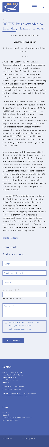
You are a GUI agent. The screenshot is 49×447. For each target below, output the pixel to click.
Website (7, 282)
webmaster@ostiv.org (19, 396)
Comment (9, 306)
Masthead (7, 438)
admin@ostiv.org (30, 393)
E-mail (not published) (14, 273)
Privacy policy (28, 438)
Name (7, 263)
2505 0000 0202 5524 (21, 418)
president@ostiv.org (15, 389)
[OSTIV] (10, 6)
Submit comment (13, 340)
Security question (10, 290)
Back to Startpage (10, 237)
